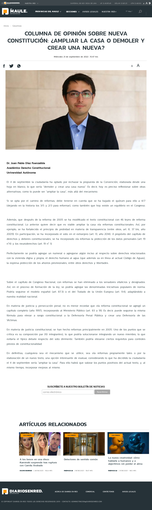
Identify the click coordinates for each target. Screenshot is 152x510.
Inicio (6, 26)
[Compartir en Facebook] (4, 67)
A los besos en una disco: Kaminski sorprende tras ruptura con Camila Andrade (38, 462)
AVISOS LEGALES (90, 11)
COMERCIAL (90, 491)
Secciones (71, 11)
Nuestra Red (30, 3)
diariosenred (26, 470)
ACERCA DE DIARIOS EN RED (66, 491)
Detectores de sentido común (81, 459)
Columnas (17, 26)
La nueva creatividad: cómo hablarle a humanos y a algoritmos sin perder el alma (125, 461)
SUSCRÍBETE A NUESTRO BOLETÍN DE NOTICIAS (76, 386)
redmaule (68, 470)
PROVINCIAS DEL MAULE (47, 11)
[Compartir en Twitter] (11, 67)
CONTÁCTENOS (108, 491)
